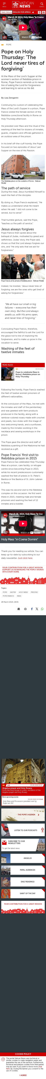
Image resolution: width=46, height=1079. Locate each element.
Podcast (39, 12)
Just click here (25, 558)
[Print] (25, 609)
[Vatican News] (23, 5)
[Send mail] (18, 609)
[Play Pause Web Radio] (33, 12)
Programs (43, 12)
